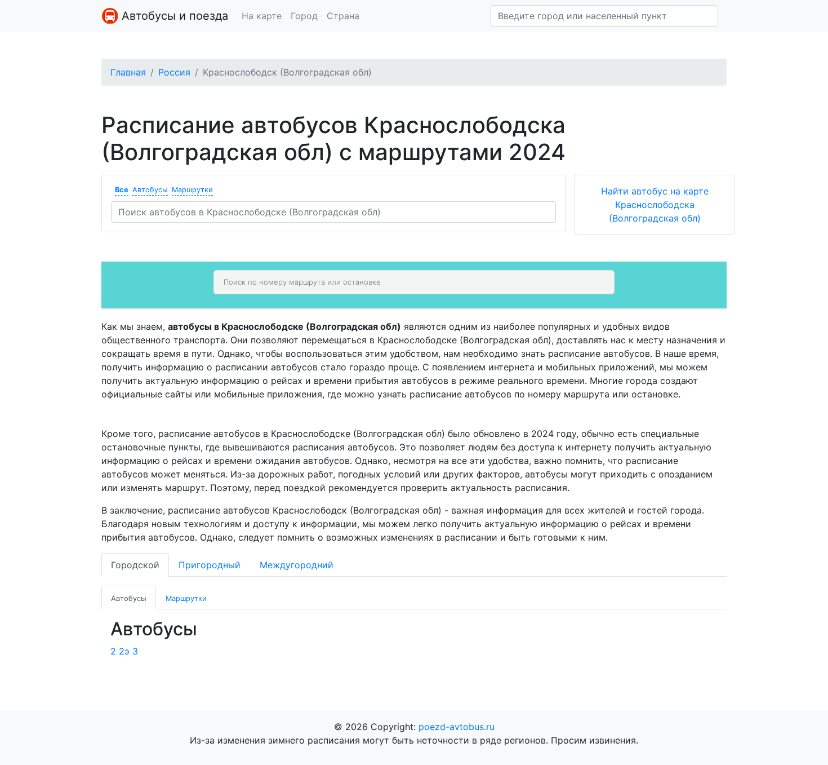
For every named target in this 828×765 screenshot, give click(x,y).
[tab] (128, 597)
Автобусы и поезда (173, 16)
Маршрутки (192, 189)
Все (121, 189)
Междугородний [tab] (296, 565)
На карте (262, 15)
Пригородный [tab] (210, 565)
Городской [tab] (135, 565)
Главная (128, 72)
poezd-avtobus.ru (457, 726)
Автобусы (150, 189)
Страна (343, 15)
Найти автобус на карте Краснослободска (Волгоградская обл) (655, 204)
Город (304, 15)
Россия (174, 72)
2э (124, 651)
